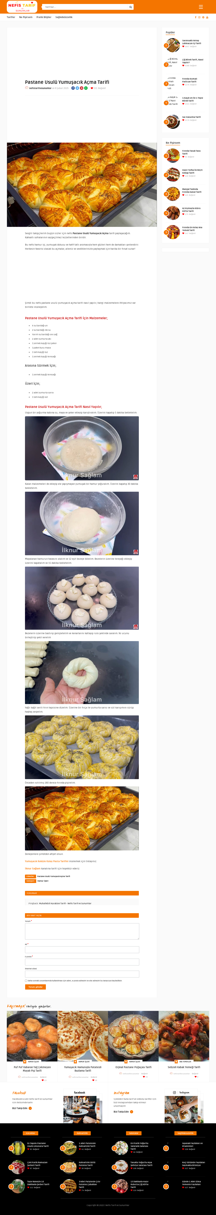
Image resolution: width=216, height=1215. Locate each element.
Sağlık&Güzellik (64, 17)
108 (134, 1168)
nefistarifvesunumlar (40, 88)
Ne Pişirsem (25, 17)
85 (30, 1149)
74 (82, 1190)
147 (186, 233)
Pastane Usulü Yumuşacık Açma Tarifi (53, 876)
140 (186, 176)
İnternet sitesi (31, 969)
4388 (186, 66)
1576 (186, 85)
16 (146, 1077)
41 (82, 1149)
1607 (186, 46)
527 (186, 1168)
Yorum (28, 921)
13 (45, 1080)
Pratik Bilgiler (44, 17)
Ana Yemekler (185, 1062)
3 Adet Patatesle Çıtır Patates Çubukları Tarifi (89, 1184)
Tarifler (11, 17)
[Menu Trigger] (201, 6)
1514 (186, 104)
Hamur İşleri (42, 881)
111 (95, 88)
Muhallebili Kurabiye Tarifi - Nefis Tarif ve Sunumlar (65, 903)
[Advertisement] (82, 51)
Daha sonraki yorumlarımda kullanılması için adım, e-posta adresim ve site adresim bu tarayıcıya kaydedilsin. (75, 981)
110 (134, 1190)
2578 (186, 120)
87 (30, 1168)
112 (31, 1187)
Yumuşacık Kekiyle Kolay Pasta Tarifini (46, 861)
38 (82, 1168)
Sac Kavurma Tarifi (191, 117)
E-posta (29, 956)
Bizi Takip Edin (20, 1108)
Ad (26, 944)
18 (95, 1080)
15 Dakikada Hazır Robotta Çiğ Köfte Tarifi (139, 1184)
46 (134, 1152)
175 (186, 214)
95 (185, 157)
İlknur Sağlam (32, 868)
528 (186, 1149)
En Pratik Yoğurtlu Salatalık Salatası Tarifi (139, 1146)
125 (186, 195)
